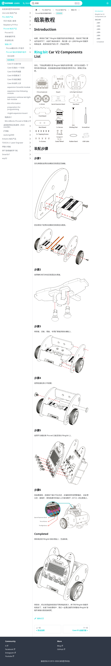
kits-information (14, 103)
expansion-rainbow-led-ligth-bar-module (19, 98)
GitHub (60, 649)
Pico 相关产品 (7, 17)
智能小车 (8, 44)
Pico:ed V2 (9, 32)
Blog (59, 646)
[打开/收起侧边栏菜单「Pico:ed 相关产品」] (30, 28)
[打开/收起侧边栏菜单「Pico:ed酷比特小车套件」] (30, 48)
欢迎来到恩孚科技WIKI (11, 9)
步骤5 (98, 35)
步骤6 (98, 39)
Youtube (8, 656)
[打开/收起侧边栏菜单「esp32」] (30, 158)
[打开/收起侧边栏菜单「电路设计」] (30, 117)
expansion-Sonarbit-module (18, 87)
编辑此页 (40, 618)
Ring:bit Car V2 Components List (100, 15)
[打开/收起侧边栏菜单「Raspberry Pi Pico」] (30, 24)
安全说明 (10, 56)
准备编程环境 (10, 36)
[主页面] (36, 10)
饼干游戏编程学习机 (10, 150)
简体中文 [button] (28, 3)
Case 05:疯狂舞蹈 (14, 79)
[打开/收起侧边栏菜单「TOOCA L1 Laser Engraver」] (30, 142)
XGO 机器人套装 (9, 21)
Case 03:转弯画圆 (14, 71)
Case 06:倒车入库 (14, 83)
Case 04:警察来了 (14, 75)
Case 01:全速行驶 (14, 64)
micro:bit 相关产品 (9, 13)
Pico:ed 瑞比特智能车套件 (16, 52)
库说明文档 (9, 40)
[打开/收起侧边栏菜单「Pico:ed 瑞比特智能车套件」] (30, 52)
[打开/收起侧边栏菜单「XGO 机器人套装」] (30, 21)
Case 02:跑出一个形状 (15, 67)
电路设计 (8, 117)
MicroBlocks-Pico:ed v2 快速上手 (18, 121)
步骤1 (98, 23)
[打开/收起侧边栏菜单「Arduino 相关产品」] (30, 139)
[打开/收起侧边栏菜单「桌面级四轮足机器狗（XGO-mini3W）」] (30, 126)
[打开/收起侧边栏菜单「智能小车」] (30, 44)
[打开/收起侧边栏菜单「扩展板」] (30, 131)
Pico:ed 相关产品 (10, 28)
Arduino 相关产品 (9, 139)
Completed (100, 42)
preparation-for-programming (14, 108)
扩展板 (6, 131)
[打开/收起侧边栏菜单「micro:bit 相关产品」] (30, 13)
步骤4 (98, 32)
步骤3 (98, 29)
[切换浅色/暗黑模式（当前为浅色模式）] (107, 3)
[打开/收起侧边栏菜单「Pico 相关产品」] (30, 17)
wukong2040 (8, 135)
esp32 (4, 158)
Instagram (9, 653)
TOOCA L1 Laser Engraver (12, 143)
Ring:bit (41, 52)
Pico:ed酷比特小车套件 (15, 48)
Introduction (99, 11)
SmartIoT (6, 154)
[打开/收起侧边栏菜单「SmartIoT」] (30, 154)
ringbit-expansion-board (17, 113)
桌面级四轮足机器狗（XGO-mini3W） (14, 126)
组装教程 (10, 60)
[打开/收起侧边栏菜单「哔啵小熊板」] (30, 146)
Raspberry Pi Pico (10, 25)
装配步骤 (98, 20)
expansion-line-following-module (17, 92)
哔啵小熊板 (6, 146)
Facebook (9, 649)
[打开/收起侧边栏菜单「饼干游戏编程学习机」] (30, 150)
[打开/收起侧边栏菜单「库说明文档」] (30, 40)
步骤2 (98, 26)
